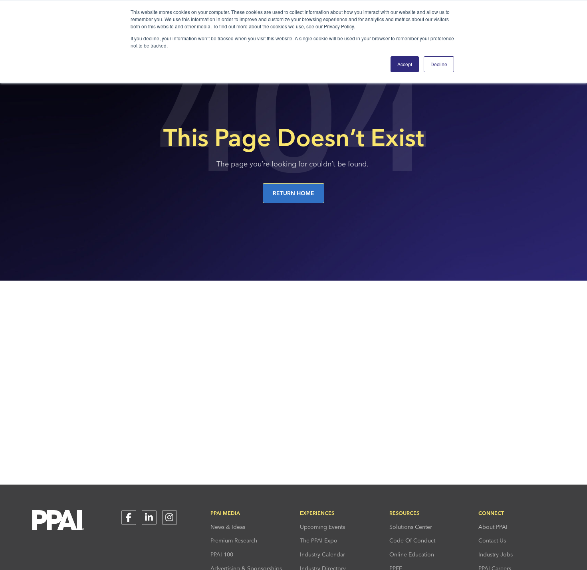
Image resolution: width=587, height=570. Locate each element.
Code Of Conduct (412, 540)
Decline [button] (438, 64)
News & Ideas (227, 526)
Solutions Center (410, 526)
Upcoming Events (322, 526)
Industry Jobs (495, 554)
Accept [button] (404, 64)
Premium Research (233, 540)
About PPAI (493, 526)
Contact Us (492, 540)
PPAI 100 (221, 554)
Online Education (411, 554)
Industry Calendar (322, 554)
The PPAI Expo (318, 540)
